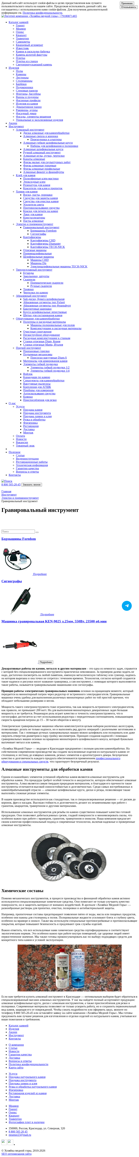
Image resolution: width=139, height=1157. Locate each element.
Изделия (14, 1028)
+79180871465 (68, 16)
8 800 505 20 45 (18, 1131)
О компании (16, 1044)
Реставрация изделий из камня (28, 1093)
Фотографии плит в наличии (27, 1122)
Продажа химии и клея (23, 1083)
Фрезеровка (16, 1089)
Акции (13, 123)
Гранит (13, 1109)
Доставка (14, 1057)
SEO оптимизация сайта (16, 1153)
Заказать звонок (32, 484)
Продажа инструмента (22, 1080)
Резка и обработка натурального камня (33, 1086)
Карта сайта (16, 1067)
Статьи (13, 1048)
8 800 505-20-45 (11, 484)
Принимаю (127, 3)
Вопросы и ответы (20, 1061)
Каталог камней (18, 1025)
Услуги (13, 1073)
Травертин (15, 1118)
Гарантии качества (20, 1054)
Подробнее (46, 662)
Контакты (15, 474)
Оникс (13, 1112)
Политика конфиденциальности (42, 12)
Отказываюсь (128, 7)
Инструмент (16, 1035)
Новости (14, 1051)
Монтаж (14, 1099)
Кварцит (14, 1115)
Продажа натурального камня (27, 1076)
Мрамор (14, 1105)
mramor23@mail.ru (20, 1134)
